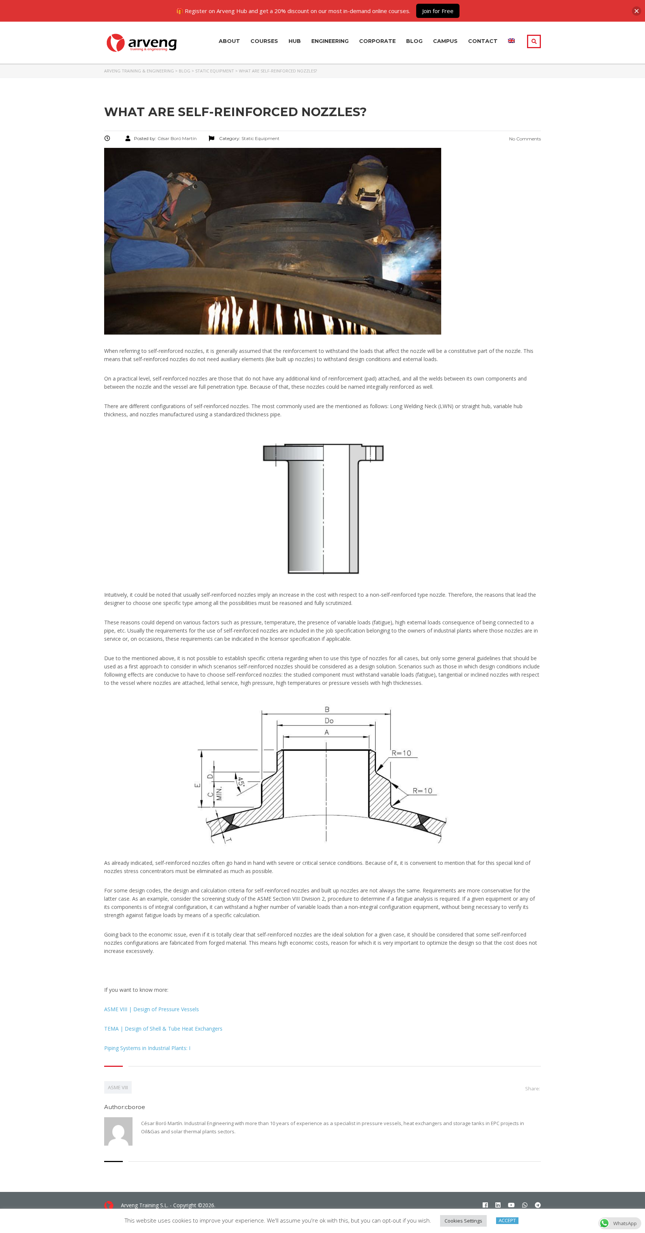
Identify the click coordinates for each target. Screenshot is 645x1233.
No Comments (524, 139)
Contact (483, 41)
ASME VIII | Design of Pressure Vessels (151, 1009)
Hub (295, 41)
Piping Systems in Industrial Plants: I (147, 1048)
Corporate (377, 41)
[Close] (636, 11)
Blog (414, 41)
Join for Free (438, 11)
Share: (532, 1088)
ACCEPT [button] (507, 1220)
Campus (445, 41)
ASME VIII (118, 1087)
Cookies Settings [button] (463, 1220)
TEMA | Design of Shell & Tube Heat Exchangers (163, 1028)
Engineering (330, 41)
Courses (264, 41)
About (229, 41)
